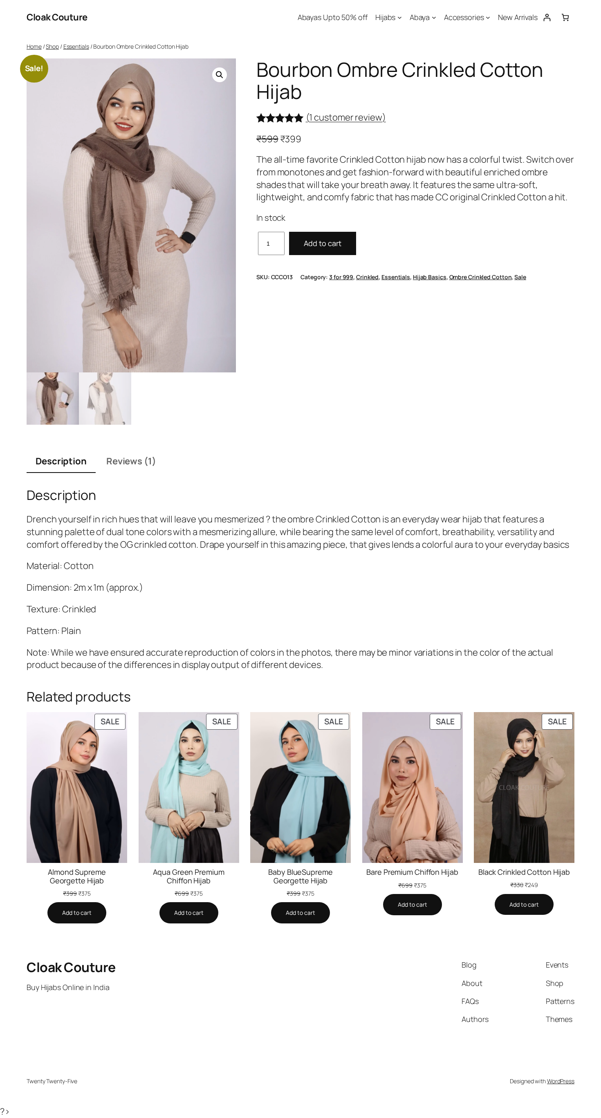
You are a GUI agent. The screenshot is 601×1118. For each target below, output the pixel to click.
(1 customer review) (346, 118)
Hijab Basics (429, 277)
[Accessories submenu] (488, 17)
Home (34, 46)
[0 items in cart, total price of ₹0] (565, 17)
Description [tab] (61, 461)
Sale (520, 277)
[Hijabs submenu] (399, 17)
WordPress (560, 1081)
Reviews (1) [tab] (131, 461)
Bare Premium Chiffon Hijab (412, 872)
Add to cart (322, 243)
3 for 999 (341, 277)
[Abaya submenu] (434, 17)
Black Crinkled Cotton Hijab (524, 872)
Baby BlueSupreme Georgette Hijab (300, 876)
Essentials (76, 46)
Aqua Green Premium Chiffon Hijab (188, 876)
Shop (52, 46)
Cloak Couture (57, 17)
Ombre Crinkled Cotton (480, 277)
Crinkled (367, 277)
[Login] (547, 17)
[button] (219, 74)
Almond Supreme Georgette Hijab (77, 876)
